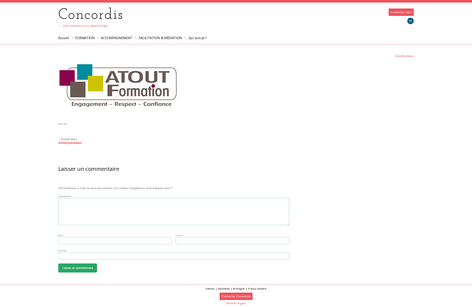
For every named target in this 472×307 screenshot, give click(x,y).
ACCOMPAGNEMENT (116, 38)
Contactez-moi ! (401, 12)
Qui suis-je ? (197, 38)
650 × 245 (62, 124)
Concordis (90, 15)
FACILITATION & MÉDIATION (160, 38)
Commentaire (65, 196)
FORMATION (84, 38)
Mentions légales (236, 303)
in (410, 21)
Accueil (63, 38)
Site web (62, 250)
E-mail (179, 235)
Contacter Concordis (236, 296)
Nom (61, 235)
